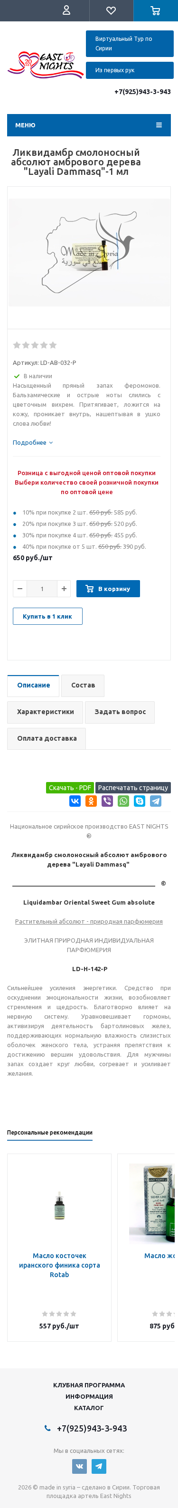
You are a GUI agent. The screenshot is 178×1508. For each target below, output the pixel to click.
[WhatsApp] (121, 802)
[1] (17, 345)
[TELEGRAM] (99, 1466)
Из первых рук (114, 70)
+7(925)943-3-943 (142, 91)
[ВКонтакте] (73, 802)
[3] (35, 345)
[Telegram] (154, 802)
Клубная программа (89, 1385)
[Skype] (138, 802)
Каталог (89, 1407)
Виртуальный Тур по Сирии (123, 43)
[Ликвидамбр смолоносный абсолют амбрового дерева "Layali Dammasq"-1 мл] (89, 260)
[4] (44, 345)
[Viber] (105, 802)
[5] (53, 345)
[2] (26, 345)
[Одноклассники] (89, 802)
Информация (89, 1396)
